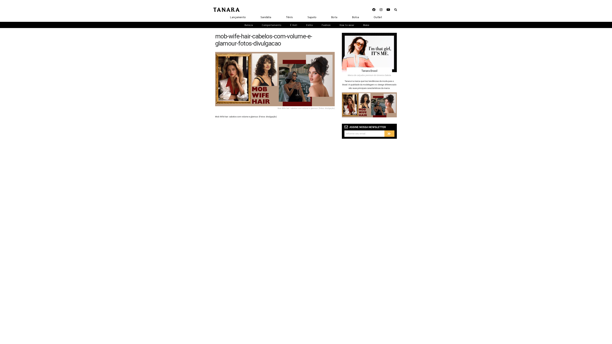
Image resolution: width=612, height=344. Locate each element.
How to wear (347, 24)
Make (366, 24)
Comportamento (271, 24)
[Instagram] (381, 10)
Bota (334, 17)
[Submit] (389, 133)
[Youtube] (388, 10)
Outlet (378, 17)
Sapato (312, 17)
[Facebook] (374, 10)
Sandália (266, 17)
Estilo (309, 24)
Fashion (326, 24)
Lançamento (238, 17)
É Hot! (293, 24)
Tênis (289, 17)
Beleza (249, 24)
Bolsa (355, 17)
